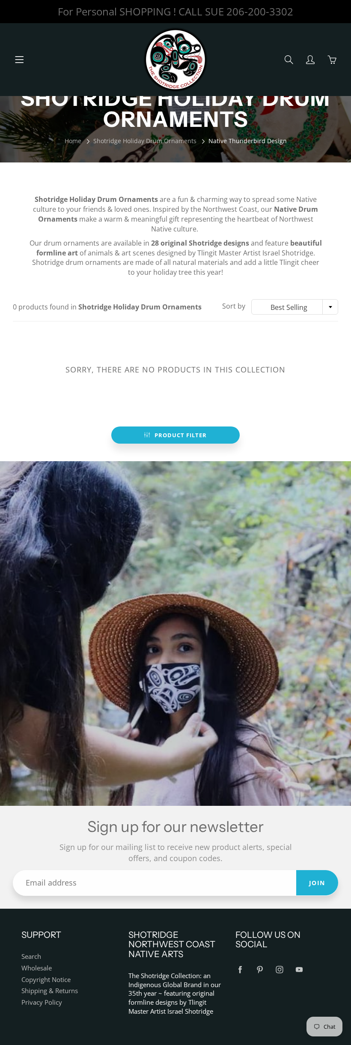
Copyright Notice (46, 980)
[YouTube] (299, 969)
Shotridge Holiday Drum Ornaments (144, 141)
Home (73, 141)
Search (31, 956)
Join (317, 883)
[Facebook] (239, 969)
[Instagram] (279, 969)
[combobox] (294, 307)
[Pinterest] (259, 969)
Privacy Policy (41, 1002)
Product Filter (181, 435)
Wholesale (36, 968)
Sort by (233, 306)
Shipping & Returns (49, 991)
